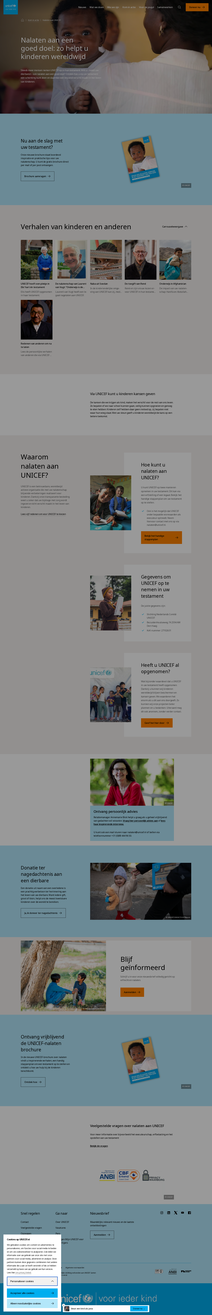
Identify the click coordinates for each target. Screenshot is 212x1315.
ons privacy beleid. (23, 1272)
